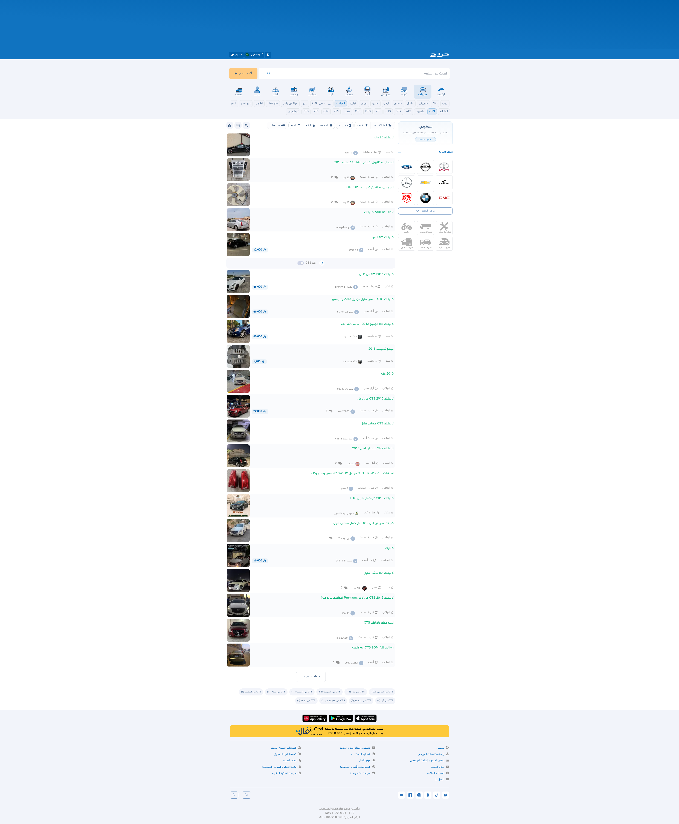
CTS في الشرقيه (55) (329, 691)
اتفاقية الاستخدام (360, 754)
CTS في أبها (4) (385, 700)
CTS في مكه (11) (276, 691)
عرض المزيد (428, 211)
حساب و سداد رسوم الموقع (355, 748)
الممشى (324, 125)
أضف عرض (245, 73)
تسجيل (440, 748)
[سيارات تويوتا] (444, 167)
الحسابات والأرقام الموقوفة (355, 767)
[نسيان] (425, 167)
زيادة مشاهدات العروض (431, 754)
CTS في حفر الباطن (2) (333, 700)
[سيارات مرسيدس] (406, 182)
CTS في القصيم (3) (361, 700)
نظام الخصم (437, 767)
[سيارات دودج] (406, 198)
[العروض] (229, 125)
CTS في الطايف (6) (251, 691)
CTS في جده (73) (356, 691)
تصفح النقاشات (425, 139)
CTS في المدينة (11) (301, 691)
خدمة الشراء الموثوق (285, 754)
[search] (269, 73)
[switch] (300, 263)
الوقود (308, 125)
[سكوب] (238, 125)
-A (234, 795)
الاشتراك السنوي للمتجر (284, 748)
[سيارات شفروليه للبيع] (425, 182)
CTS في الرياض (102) (382, 691)
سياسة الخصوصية (360, 773)
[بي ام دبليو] (425, 198)
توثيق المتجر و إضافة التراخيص (427, 760)
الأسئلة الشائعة (435, 773)
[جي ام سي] (444, 198)
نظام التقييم (290, 760)
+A (246, 795)
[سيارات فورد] (406, 167)
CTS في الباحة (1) (306, 700)
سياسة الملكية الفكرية (284, 773)
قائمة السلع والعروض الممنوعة (279, 767)
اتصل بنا (439, 779)
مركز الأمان (364, 760)
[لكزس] (444, 182)
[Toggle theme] (268, 55)
